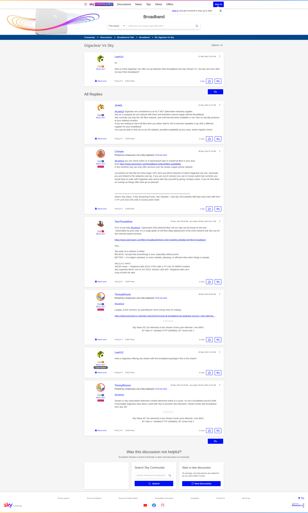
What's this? (100, 69)
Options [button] (215, 45)
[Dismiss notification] (221, 11)
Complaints (195, 498)
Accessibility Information (164, 498)
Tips (148, 4)
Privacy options (63, 498)
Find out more (161, 155)
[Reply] (218, 81)
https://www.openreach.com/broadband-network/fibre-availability (150, 164)
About (158, 4)
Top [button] (302, 498)
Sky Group (246, 498)
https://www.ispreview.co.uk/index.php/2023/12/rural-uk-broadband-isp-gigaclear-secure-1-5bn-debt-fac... (165, 316)
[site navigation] (85, 4)
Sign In (218, 4)
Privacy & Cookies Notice (128, 498)
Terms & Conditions (94, 498)
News (138, 4)
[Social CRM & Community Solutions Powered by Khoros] (298, 505)
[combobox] (160, 26)
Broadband (154, 16)
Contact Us (220, 498)
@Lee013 (119, 111)
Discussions (124, 4)
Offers (169, 4)
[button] (219, 56)
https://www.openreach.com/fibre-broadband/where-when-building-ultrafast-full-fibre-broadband (160, 240)
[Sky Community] (101, 4)
